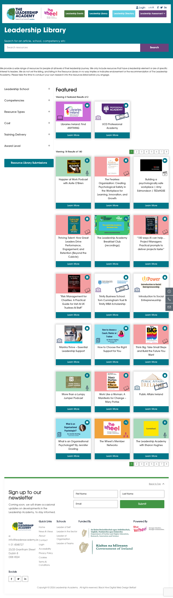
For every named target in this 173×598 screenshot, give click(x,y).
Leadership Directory (124, 14)
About (42, 536)
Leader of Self (64, 527)
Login (141, 8)
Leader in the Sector (67, 532)
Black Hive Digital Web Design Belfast (117, 588)
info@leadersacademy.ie (23, 540)
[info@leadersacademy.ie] (169, 307)
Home (42, 527)
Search (154, 48)
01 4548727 (17, 545)
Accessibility (45, 549)
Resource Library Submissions (29, 163)
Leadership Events (74, 14)
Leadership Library (98, 14)
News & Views (46, 532)
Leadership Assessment (152, 14)
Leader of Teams (65, 544)
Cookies (43, 558)
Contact (43, 540)
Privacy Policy (46, 553)
